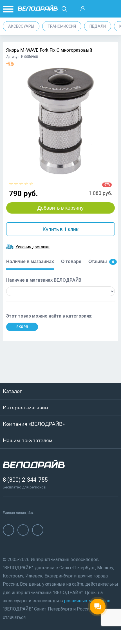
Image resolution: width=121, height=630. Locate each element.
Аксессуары (21, 26)
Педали (97, 26)
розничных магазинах (87, 600)
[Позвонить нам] (97, 9)
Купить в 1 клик (60, 229)
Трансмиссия (62, 26)
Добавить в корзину (60, 208)
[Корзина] (112, 9)
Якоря (22, 327)
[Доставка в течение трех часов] (10, 64)
